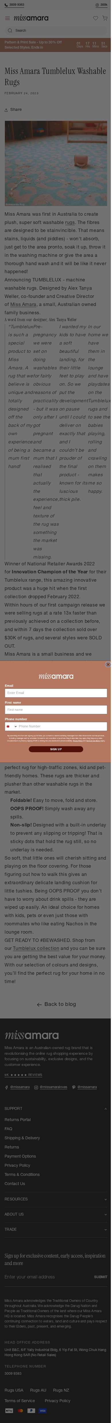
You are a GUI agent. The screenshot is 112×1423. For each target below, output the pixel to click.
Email (7, 685)
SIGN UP (54, 748)
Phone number (14, 718)
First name (11, 702)
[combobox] (9, 726)
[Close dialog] (106, 664)
